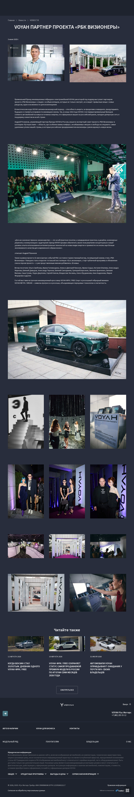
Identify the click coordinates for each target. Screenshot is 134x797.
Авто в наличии (10, 728)
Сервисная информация (84, 774)
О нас (128, 741)
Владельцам (92, 741)
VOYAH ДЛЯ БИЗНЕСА (45, 728)
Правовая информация (117, 785)
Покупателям (52, 741)
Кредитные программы (32, 774)
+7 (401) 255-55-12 (119, 715)
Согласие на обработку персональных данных (26, 790)
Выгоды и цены (58, 774)
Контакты (74, 728)
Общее (11, 774)
